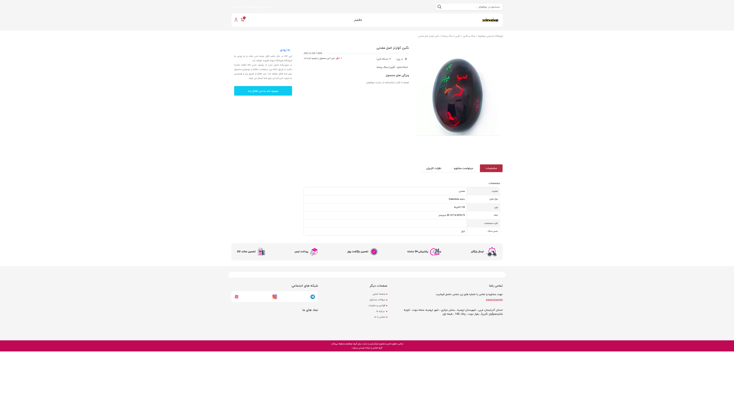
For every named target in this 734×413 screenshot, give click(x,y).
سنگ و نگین (469, 36)
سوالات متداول (377, 300)
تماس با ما (237, 6)
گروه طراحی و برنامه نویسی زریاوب (367, 348)
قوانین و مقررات (376, 305)
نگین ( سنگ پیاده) (451, 36)
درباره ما (380, 311)
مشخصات (491, 168)
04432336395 (494, 300)
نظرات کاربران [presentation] (433, 168)
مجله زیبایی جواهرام (258, 6)
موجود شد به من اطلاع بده (263, 91)
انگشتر (358, 20)
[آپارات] (236, 296)
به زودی (285, 49)
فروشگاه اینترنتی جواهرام (490, 36)
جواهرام (349, 344)
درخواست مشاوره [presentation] (463, 168)
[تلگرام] (312, 296)
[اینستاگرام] (274, 296)
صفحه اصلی (379, 294)
